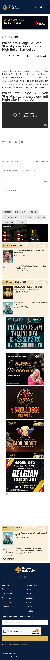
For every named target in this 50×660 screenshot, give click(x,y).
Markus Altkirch (10, 217)
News (16, 282)
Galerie (29, 607)
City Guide (6, 602)
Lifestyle (29, 593)
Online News (7, 598)
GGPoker (7, 212)
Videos (23, 282)
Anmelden (43, 162)
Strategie (29, 598)
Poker (4, 589)
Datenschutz (15, 657)
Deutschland (18, 528)
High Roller (20, 212)
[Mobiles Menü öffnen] (47, 7)
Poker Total (13, 37)
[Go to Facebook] (25, 577)
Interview (33, 212)
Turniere (5, 607)
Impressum (5, 657)
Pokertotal (8, 222)
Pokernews (40, 217)
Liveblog (29, 611)
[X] (16, 142)
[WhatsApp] (21, 142)
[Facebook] (10, 142)
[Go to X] (29, 577)
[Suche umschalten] (41, 7)
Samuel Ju (21, 222)
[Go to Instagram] (20, 577)
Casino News (7, 593)
